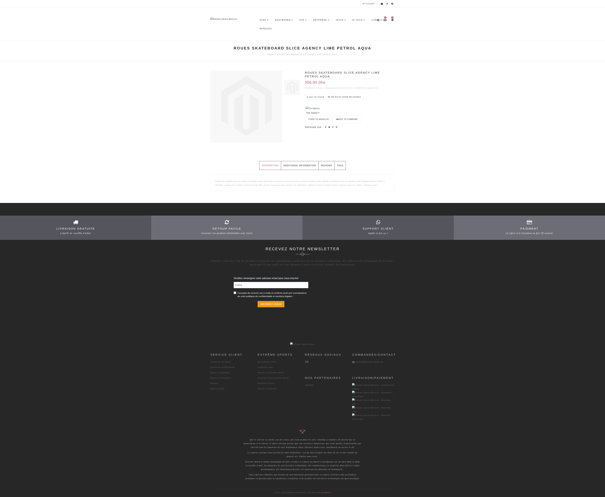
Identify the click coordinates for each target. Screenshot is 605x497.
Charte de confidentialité (222, 367)
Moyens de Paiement (220, 378)
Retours (214, 383)
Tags (340, 165)
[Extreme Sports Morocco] (233, 19)
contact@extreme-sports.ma (369, 362)
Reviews (326, 165)
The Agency (313, 113)
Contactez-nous (265, 367)
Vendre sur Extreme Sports (271, 373)
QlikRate (309, 385)
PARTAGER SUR (313, 127)
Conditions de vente (220, 362)
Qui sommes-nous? (267, 362)
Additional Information (299, 165)
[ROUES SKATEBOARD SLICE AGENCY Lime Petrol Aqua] (292, 87)
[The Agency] (313, 108)
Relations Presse (266, 383)
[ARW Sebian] (302, 344)
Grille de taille (217, 389)
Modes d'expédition (220, 373)
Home (271, 54)
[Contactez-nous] (381, 4)
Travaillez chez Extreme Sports (273, 378)
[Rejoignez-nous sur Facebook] (387, 4)
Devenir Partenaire (267, 389)
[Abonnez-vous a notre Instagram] (392, 4)
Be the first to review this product (344, 97)
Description (270, 165)
